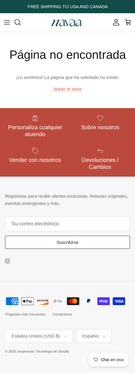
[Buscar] (21, 22)
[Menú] (7, 22)
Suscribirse (67, 242)
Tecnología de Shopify (52, 351)
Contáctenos (62, 314)
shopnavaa (25, 351)
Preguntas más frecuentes (25, 314)
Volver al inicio (67, 88)
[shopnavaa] (67, 22)
